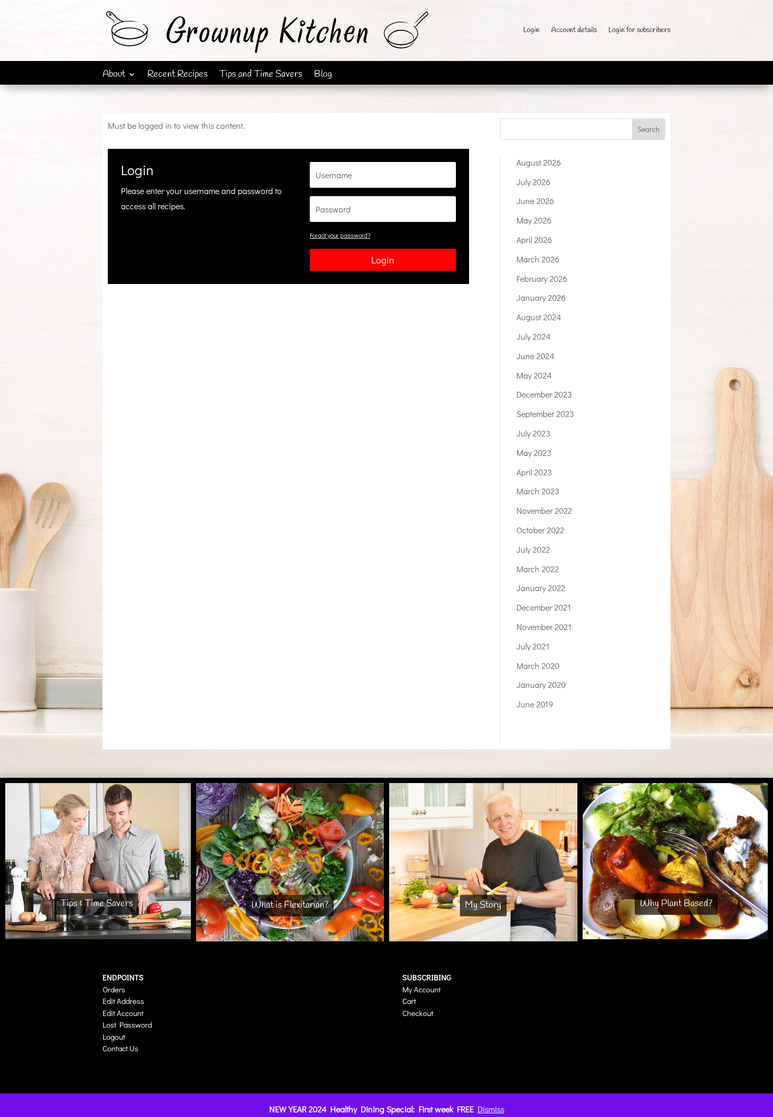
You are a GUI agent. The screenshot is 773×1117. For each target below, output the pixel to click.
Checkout (417, 1013)
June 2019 (534, 703)
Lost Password (127, 1024)
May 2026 (534, 220)
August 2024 (538, 316)
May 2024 (534, 375)
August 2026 (538, 162)
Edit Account (123, 1013)
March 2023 (538, 490)
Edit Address (123, 1001)
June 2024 (535, 355)
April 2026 (534, 239)
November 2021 (544, 626)
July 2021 (533, 646)
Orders (114, 989)
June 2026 (535, 200)
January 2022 (540, 587)
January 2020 (541, 684)
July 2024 (533, 336)
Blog (323, 75)
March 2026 (538, 259)
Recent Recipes (177, 75)
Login (531, 31)
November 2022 (544, 510)
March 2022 (537, 568)
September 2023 (545, 413)
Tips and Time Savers (260, 75)
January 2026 (541, 297)
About (114, 75)
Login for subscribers (639, 31)
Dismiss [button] (490, 1108)
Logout (114, 1036)
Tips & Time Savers (96, 903)
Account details (574, 31)
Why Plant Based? (676, 903)
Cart (409, 1001)
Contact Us (120, 1048)
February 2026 (541, 278)
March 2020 (538, 665)
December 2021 (543, 607)
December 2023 (544, 394)
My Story (483, 905)
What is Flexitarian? (290, 905)
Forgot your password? (340, 235)
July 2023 (533, 433)
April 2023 (534, 472)
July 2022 (533, 549)
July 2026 (533, 181)
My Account (421, 989)
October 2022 (540, 529)
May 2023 (534, 452)
